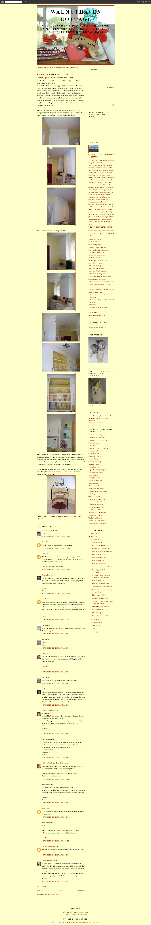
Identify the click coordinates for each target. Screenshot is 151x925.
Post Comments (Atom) (52, 895)
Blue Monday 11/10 (98, 595)
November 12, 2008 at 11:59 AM (56, 593)
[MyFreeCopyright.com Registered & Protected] (75, 922)
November (96, 542)
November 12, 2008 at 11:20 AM (56, 569)
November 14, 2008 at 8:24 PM (55, 881)
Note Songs (92, 494)
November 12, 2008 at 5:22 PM (55, 705)
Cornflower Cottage (94, 456)
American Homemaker (49, 846)
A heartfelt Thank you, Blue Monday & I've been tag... (101, 576)
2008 (93, 537)
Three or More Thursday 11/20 (102, 567)
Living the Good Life (95, 480)
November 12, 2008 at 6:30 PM (55, 734)
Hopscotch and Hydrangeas (97, 470)
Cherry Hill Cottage (94, 454)
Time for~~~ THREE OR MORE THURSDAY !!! (102, 602)
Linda (44, 625)
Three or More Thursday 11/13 (102, 587)
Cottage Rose (46, 575)
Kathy (44, 639)
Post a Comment (42, 886)
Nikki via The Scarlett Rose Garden (53, 763)
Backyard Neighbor (94, 443)
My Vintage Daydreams (96, 488)
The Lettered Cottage (95, 518)
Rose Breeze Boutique (95, 504)
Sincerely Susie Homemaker (97, 512)
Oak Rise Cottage (94, 496)
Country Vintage (93, 459)
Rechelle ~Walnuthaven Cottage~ (102, 156)
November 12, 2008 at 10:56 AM (56, 548)
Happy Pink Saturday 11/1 (100, 616)
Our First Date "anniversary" (101, 606)
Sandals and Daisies (94, 510)
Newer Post (40, 890)
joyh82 (44, 808)
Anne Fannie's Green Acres (96, 437)
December (96, 539)
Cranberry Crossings (94, 462)
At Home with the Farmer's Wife (98, 440)
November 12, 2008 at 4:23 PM (55, 648)
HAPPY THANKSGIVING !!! (101, 548)
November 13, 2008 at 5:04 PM (55, 803)
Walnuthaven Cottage (76, 15)
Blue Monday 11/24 (98, 554)
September (96, 622)
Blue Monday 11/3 (98, 613)
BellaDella (91, 445)
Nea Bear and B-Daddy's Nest (97, 491)
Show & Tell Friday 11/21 (100, 564)
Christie (44, 599)
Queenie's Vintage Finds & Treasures (100, 502)
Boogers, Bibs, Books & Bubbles (98, 448)
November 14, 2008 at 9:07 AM (55, 841)
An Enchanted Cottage (95, 435)
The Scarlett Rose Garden (96, 520)
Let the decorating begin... (100, 545)
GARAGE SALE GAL (49, 710)
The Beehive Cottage (95, 515)
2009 (93, 534)
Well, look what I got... (99, 557)
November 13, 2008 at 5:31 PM (55, 817)
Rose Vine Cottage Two (96, 507)
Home (61, 890)
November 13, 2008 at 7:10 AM (55, 779)
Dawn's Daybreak (93, 464)
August (95, 626)
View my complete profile (100, 227)
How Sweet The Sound (95, 472)
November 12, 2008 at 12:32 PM (56, 620)
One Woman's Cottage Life (96, 499)
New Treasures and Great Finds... (102, 551)
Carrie (44, 677)
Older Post (81, 890)
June (94, 632)
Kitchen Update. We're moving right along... (102, 591)
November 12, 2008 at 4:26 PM (55, 672)
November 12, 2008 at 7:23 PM (55, 758)
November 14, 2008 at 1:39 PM (55, 855)
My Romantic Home (94, 486)
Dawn (44, 653)
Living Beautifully (94, 478)
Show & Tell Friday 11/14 (100, 583)
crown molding (60, 830)
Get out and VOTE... (98, 609)
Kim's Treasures (93, 475)
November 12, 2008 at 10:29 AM (56, 536)
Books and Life (93, 451)
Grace (44, 553)
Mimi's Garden (93, 483)
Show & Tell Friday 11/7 (100, 598)
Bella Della (45, 542)
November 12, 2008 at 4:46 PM (55, 683)
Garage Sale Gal (93, 467)
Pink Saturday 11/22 (98, 560)
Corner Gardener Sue (48, 860)
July (94, 629)
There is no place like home (97, 523)
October (95, 619)
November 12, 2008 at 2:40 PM (55, 634)
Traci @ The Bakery (48, 530)
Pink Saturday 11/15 (98, 580)
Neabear (44, 689)
